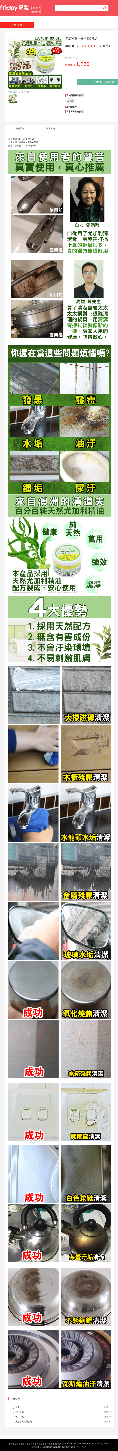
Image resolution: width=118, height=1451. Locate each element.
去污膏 (70, 100)
